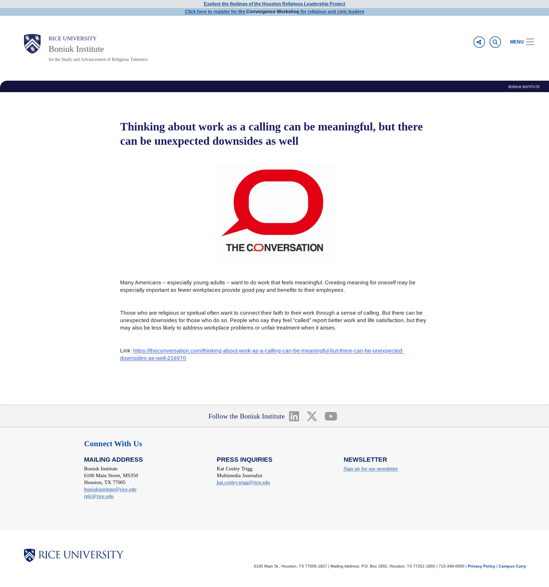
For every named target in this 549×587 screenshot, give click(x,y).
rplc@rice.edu (99, 496)
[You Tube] (331, 416)
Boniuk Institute (76, 48)
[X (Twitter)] (312, 416)
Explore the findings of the (274, 3)
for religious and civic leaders (331, 11)
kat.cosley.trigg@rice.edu (243, 482)
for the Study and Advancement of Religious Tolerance (98, 59)
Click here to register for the (215, 11)
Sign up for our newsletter (371, 468)
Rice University (73, 38)
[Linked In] (294, 416)
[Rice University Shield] (32, 44)
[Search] (495, 42)
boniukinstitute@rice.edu (110, 489)
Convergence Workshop (272, 11)
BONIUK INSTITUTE (524, 87)
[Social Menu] (479, 42)
